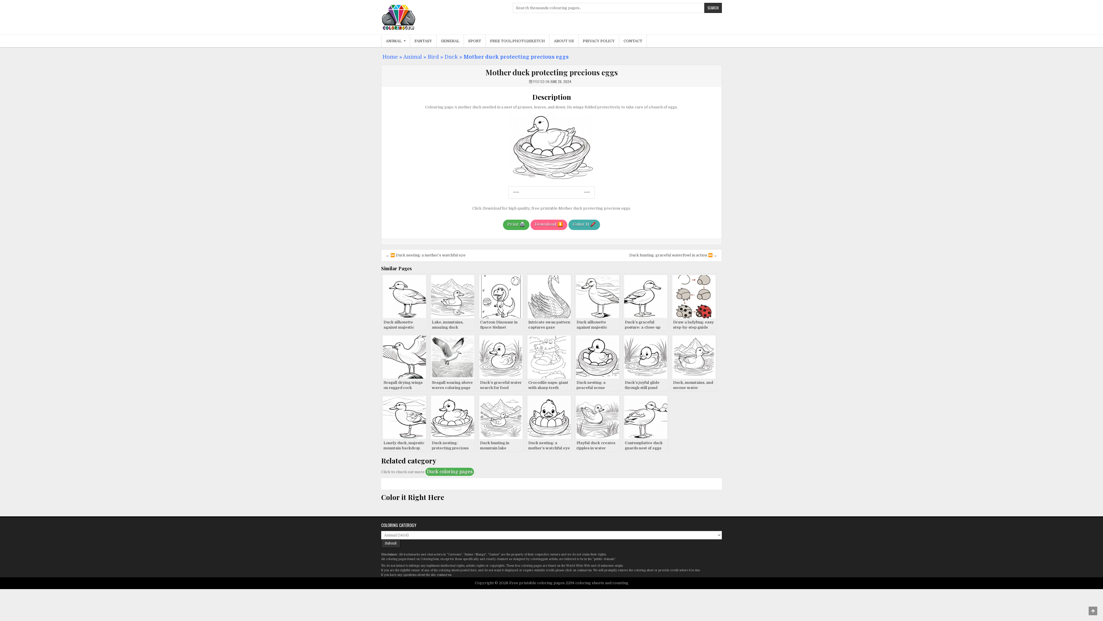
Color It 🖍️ (584, 224)
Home (390, 57)
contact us (584, 570)
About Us (564, 41)
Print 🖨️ (516, 224)
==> (587, 192)
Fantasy (423, 41)
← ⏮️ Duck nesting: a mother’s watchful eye (426, 255)
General (450, 41)
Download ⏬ (549, 224)
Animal (394, 41)
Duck (451, 57)
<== (516, 192)
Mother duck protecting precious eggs (551, 72)
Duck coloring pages (450, 471)
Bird (433, 57)
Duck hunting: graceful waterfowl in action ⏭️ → (673, 255)
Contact (633, 41)
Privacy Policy (599, 41)
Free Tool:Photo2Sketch (517, 41)
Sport (474, 41)
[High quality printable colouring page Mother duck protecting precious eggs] (551, 179)
